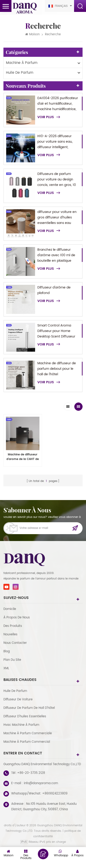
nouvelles (10, 634)
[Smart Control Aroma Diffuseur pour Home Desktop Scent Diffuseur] (20, 337)
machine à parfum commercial (26, 742)
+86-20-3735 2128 (31, 773)
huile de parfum (19, 73)
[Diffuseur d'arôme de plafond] (20, 299)
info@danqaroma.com (41, 783)
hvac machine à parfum (21, 725)
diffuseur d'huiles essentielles (24, 716)
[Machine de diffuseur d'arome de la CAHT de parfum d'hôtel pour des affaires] (22, 433)
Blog (6, 651)
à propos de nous (16, 617)
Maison (34, 34)
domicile (9, 609)
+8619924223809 (54, 793)
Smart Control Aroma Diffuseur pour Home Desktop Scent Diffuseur (56, 331)
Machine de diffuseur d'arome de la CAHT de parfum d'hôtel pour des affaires (22, 457)
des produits (12, 626)
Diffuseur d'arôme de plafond (54, 290)
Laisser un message (43, 854)
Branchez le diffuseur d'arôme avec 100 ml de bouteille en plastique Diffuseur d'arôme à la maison (56, 255)
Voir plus (45, 117)
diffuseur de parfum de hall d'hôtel (29, 708)
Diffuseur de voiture (18, 699)
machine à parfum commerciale (27, 733)
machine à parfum (21, 63)
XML (6, 668)
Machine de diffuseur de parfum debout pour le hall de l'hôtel (56, 369)
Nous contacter (15, 643)
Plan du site (12, 660)
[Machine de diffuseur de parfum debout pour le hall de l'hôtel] (20, 375)
